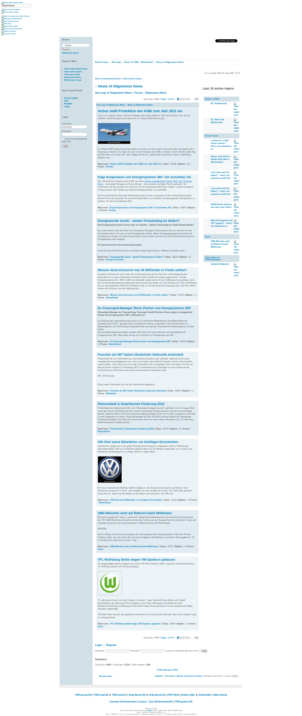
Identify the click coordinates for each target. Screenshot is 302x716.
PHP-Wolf (173, 695)
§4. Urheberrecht (219, 103)
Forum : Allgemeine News (150, 92)
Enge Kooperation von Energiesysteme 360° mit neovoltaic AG (144, 177)
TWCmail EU (119, 695)
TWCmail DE (101, 695)
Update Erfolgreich (220, 264)
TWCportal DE (83, 695)
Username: (100, 651)
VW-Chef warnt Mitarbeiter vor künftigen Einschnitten (138, 442)
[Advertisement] (75, 183)
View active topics (132, 78)
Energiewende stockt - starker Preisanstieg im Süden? (138, 220)
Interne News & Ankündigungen (213, 258)
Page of (167, 99)
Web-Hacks (220, 695)
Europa (109, 166)
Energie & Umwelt (114, 259)
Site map (116, 62)
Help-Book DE (137, 695)
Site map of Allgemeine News (113, 92)
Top (196, 169)
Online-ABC (188, 695)
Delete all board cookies (190, 676)
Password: (135, 651)
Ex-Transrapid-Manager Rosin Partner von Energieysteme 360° (144, 308)
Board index (101, 62)
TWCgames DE (184, 701)
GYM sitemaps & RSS (167, 670)
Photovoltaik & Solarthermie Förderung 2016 (131, 404)
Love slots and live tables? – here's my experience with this (220, 175)
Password (66, 131)
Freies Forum (211, 136)
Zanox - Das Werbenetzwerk (156, 701)
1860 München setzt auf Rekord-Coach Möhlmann (135, 513)
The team (170, 676)
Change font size (237, 69)
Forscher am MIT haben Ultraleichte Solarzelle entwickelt (140, 354)
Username (66, 124)
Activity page (70, 98)
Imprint (159, 676)
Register (111, 645)
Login (98, 645)
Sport (100, 549)
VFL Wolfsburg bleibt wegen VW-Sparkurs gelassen (136, 559)
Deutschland (112, 297)
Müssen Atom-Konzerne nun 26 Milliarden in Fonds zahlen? (142, 270)
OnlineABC (205, 695)
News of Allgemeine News (170, 62)
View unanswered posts (108, 78)
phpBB (149, 710)
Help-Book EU (157, 695)
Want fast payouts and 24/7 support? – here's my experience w (221, 223)
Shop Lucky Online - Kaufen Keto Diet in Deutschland (221, 159)
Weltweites (111, 393)
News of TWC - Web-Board (138, 62)
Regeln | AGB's (212, 99)
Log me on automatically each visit (182, 651)
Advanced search (70, 53)
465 (196, 99)
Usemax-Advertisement (123, 701)
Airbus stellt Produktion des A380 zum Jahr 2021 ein (140, 111)
